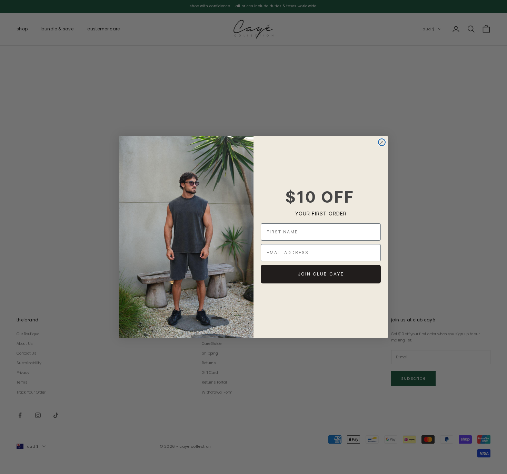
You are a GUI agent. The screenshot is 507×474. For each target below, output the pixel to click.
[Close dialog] (381, 142)
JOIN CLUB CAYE (321, 274)
